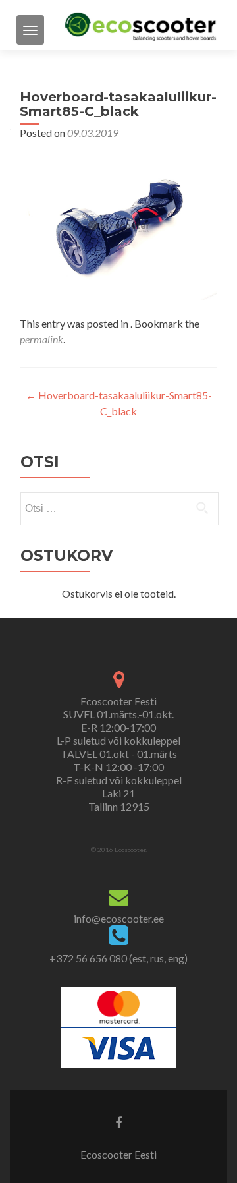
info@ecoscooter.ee (119, 918)
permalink (41, 339)
